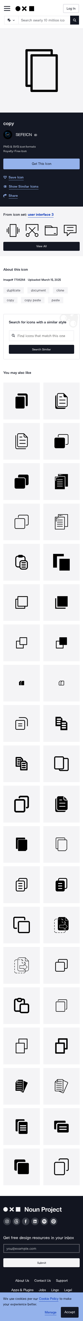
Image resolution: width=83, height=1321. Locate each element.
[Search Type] (11, 20)
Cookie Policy (49, 1299)
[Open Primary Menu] (7, 9)
